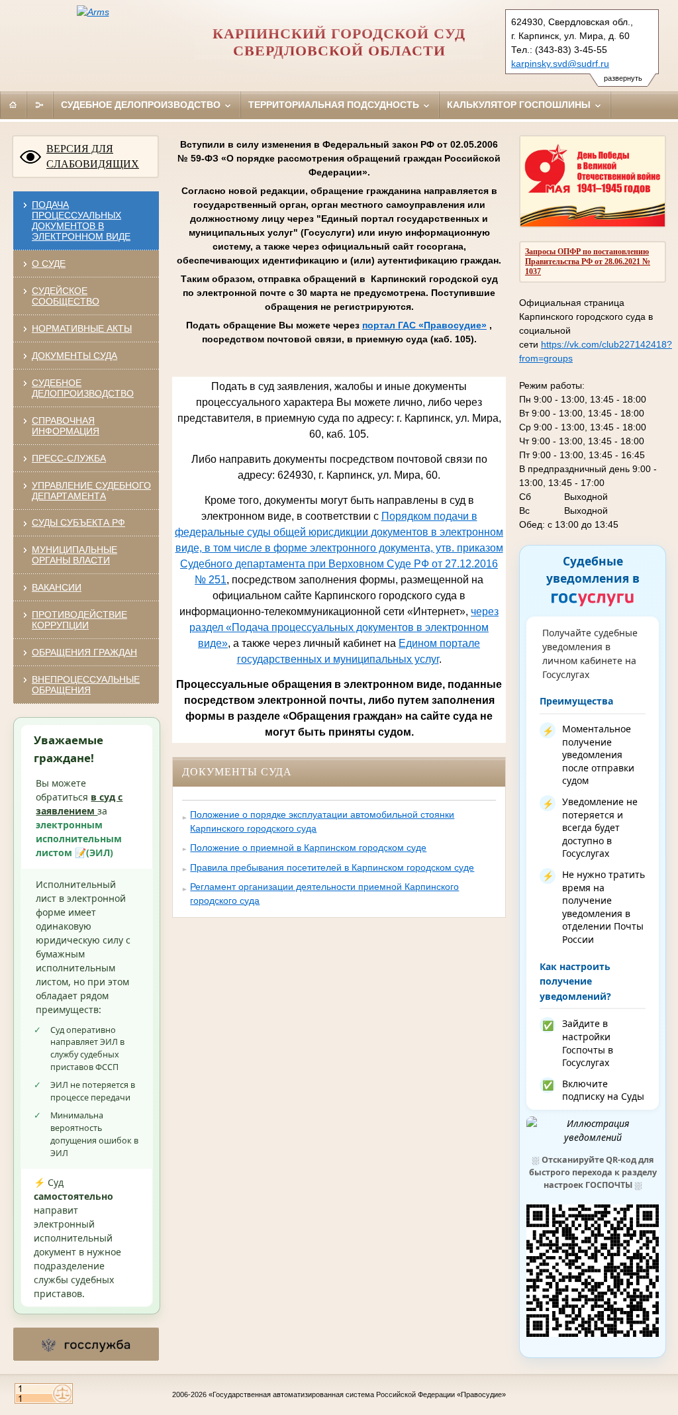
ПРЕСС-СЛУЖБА (69, 458)
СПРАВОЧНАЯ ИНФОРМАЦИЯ (65, 425)
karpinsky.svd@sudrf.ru (560, 63)
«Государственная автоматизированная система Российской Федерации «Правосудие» (357, 1394)
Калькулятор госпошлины (520, 104)
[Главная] (13, 104)
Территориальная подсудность (335, 104)
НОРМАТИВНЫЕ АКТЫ (82, 328)
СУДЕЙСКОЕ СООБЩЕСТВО (65, 296)
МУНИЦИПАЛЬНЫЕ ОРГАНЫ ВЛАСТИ (74, 554)
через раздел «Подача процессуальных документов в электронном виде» (344, 627)
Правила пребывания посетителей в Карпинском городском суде (332, 867)
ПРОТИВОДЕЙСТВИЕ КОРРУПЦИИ (79, 619)
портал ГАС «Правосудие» (424, 325)
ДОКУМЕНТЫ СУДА (74, 355)
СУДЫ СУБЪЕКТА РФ (78, 522)
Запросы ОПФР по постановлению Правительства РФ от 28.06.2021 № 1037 (587, 261)
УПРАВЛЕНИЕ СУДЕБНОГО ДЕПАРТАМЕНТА (91, 490)
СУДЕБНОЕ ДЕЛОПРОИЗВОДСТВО (83, 388)
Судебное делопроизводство (142, 104)
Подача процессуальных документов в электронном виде (81, 220)
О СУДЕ (49, 263)
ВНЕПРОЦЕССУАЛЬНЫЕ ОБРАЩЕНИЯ (86, 684)
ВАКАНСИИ (56, 587)
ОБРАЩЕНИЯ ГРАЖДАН (84, 652)
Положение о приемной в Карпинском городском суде (308, 847)
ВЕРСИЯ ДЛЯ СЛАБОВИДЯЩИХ (92, 156)
